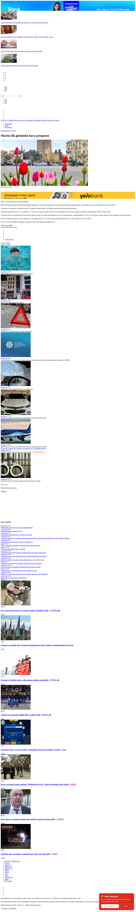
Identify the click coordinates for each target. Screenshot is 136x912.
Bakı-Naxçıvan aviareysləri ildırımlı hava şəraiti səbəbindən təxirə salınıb (23, 556)
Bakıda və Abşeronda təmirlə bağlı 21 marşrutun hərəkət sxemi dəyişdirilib (24, 574)
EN (6, 89)
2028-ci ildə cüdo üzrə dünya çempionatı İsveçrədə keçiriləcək (20, 545)
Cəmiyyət (24, 120)
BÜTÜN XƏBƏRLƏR (8, 120)
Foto (54, 120)
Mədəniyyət (32, 120)
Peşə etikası (8, 127)
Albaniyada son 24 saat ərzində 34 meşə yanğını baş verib (19, 570)
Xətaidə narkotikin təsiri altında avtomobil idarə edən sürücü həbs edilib (23, 553)
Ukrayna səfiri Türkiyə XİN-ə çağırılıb (13, 549)
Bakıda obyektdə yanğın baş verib (11, 531)
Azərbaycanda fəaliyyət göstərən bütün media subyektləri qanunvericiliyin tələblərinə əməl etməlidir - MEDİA (35, 538)
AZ (6, 87)
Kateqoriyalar (5, 131)
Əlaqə (7, 125)
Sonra (126, 906)
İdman (45, 120)
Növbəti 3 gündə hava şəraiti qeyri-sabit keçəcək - (23, 560)
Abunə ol (4, 491)
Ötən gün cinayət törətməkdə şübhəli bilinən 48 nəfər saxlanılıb (20, 567)
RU (6, 90)
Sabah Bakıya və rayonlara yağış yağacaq (14, 578)
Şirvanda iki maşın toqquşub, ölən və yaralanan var (17, 542)
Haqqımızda (8, 124)
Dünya (50, 120)
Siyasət (18, 120)
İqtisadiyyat (39, 120)
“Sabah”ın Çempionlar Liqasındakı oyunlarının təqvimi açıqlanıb (21, 563)
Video (57, 120)
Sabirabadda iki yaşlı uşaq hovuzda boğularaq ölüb (17, 527)
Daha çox (4, 579)
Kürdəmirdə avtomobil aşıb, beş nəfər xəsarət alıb (16, 535)
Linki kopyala (9, 239)
